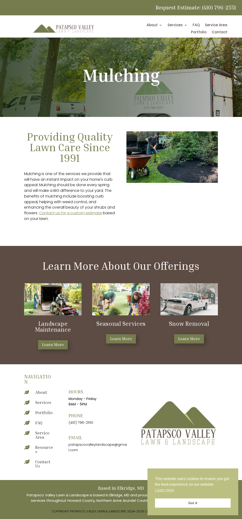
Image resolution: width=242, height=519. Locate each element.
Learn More (53, 344)
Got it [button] (192, 503)
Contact (219, 32)
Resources (44, 449)
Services (175, 25)
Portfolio (199, 32)
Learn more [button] (164, 490)
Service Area (216, 25)
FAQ (196, 25)
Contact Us (42, 463)
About (152, 25)
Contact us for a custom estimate (70, 213)
